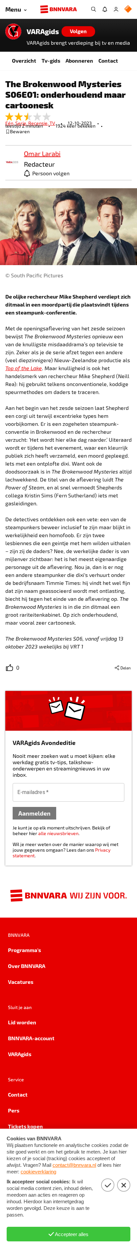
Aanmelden (34, 813)
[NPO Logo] (128, 9)
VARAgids (43, 31)
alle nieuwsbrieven (58, 833)
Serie (21, 123)
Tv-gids (51, 60)
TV (52, 123)
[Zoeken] (93, 9)
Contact (108, 60)
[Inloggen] (116, 9)
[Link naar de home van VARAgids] (13, 31)
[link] (12, 162)
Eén (10, 123)
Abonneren (79, 60)
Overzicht (24, 60)
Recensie (39, 123)
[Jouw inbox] (105, 9)
